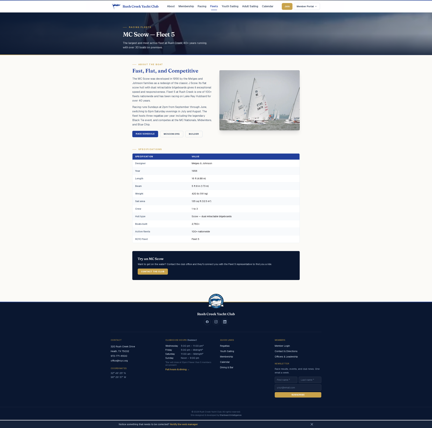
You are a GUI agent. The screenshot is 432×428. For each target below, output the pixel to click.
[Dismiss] (311, 424)
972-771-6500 (119, 355)
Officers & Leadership (286, 356)
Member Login (282, 345)
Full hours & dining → (177, 369)
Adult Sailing (250, 6)
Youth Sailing (230, 6)
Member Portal (305, 6)
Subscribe (298, 394)
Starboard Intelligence (230, 415)
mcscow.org (172, 134)
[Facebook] (207, 321)
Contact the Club (153, 271)
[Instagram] (216, 321)
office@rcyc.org (119, 360)
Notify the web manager (184, 424)
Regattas (225, 345)
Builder (194, 134)
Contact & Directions (286, 351)
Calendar (267, 6)
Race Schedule (145, 134)
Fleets (214, 6)
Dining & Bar (226, 367)
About (171, 6)
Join (287, 6)
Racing (202, 6)
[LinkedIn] (224, 321)
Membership (186, 6)
